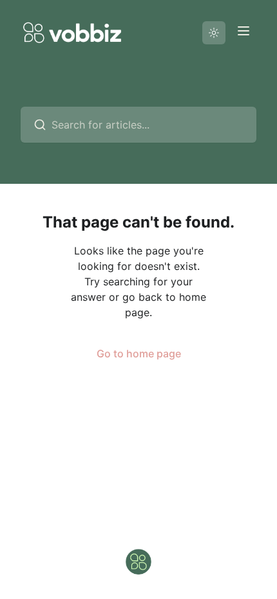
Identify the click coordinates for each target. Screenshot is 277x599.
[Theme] (213, 32)
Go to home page (139, 353)
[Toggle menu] (243, 31)
